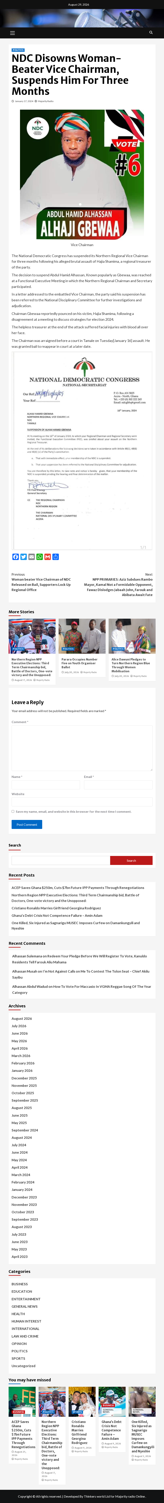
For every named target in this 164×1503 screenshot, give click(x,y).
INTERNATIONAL (25, 1329)
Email (89, 777)
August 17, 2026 (23, 680)
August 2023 (22, 1227)
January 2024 (22, 1189)
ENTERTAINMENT (26, 1299)
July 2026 (19, 1026)
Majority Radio (45, 101)
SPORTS (18, 1358)
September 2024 (25, 1130)
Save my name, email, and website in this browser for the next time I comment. (74, 811)
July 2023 (19, 1234)
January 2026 (22, 1070)
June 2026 (20, 1033)
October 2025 (23, 1093)
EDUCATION (22, 1291)
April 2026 (20, 1048)
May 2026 (19, 1041)
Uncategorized (23, 1366)
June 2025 (20, 1115)
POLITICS (18, 50)
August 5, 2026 (143, 1456)
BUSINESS (20, 1284)
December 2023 (24, 1197)
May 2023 (19, 1249)
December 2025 (24, 1078)
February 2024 (23, 1182)
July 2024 (19, 1145)
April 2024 (20, 1167)
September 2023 (25, 1219)
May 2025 (19, 1123)
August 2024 (22, 1137)
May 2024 (19, 1160)
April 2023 (20, 1257)
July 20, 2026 (72, 672)
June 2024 (20, 1152)
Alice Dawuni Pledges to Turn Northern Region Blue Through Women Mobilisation (131, 665)
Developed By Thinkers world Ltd (87, 1496)
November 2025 (24, 1085)
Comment (20, 722)
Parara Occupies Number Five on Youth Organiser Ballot (80, 663)
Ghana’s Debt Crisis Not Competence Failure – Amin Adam (57, 915)
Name (17, 777)
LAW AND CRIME (25, 1336)
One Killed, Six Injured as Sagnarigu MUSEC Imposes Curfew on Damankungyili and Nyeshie (76, 925)
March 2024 (21, 1175)
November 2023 (24, 1204)
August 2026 (22, 1018)
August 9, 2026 (113, 1443)
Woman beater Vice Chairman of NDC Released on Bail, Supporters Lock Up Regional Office (41, 582)
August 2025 (22, 1108)
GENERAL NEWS (25, 1306)
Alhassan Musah (24, 971)
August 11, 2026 (83, 1447)
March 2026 (21, 1056)
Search (15, 845)
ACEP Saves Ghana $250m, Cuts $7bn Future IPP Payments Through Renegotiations (78, 888)
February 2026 (23, 1063)
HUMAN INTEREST (26, 1321)
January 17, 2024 (24, 101)
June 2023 (20, 1242)
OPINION (19, 1344)
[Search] (151, 32)
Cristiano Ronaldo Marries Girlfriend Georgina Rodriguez (56, 908)
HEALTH (18, 1314)
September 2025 (25, 1100)
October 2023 (23, 1212)
